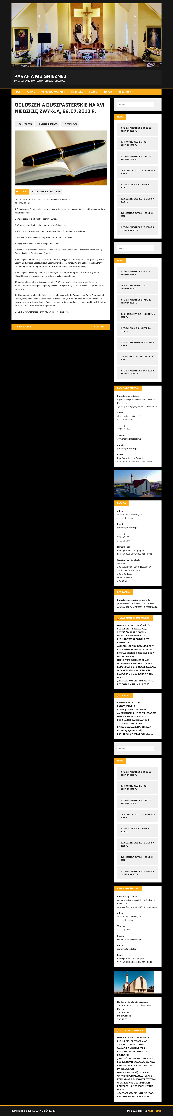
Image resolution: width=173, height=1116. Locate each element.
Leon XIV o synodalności (131, 716)
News (17, 92)
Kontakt (108, 92)
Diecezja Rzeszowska (131, 1030)
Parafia (31, 92)
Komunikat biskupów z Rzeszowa (136, 666)
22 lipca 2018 (25, 124)
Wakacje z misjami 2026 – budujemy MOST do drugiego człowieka (133, 639)
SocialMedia (125, 92)
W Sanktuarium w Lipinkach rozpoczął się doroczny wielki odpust (135, 674)
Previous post (24, 326)
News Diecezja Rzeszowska (134, 618)
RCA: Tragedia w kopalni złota (135, 733)
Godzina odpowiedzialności (133, 720)
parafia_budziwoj (48, 124)
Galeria (93, 92)
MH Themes (155, 1110)
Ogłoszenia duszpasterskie (46, 191)
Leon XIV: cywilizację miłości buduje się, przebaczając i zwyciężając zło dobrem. (134, 629)
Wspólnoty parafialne (53, 92)
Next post (99, 326)
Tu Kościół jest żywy (129, 723)
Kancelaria (77, 92)
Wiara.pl (124, 695)
